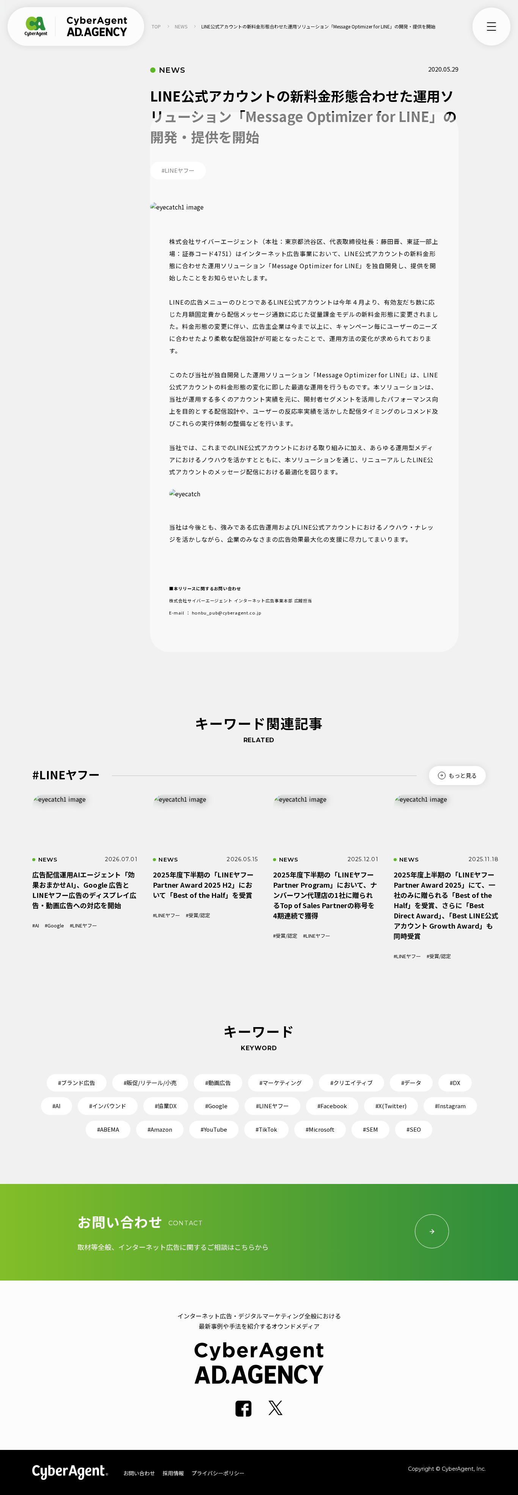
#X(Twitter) (391, 1106)
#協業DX (166, 1106)
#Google (54, 925)
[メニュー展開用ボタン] (491, 26)
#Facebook (332, 1106)
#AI (35, 925)
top (156, 26)
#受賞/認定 (198, 915)
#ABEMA (108, 1129)
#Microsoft (320, 1129)
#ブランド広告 (76, 1083)
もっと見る (462, 775)
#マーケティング (280, 1083)
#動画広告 (218, 1083)
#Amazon (160, 1129)
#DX (455, 1083)
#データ (411, 1083)
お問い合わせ (139, 1473)
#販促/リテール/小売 (150, 1083)
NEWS (181, 26)
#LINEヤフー (83, 925)
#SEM (370, 1129)
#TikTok (266, 1129)
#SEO (414, 1129)
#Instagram (450, 1106)
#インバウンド (107, 1106)
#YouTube (214, 1129)
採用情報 (173, 1473)
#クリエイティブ (351, 1083)
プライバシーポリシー (218, 1473)
